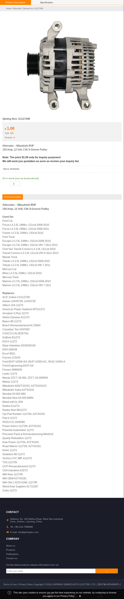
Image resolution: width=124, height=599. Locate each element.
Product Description (15, 2)
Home (8, 8)
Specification (46, 2)
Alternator (17, 8)
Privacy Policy (26, 584)
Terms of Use (10, 584)
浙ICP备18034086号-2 (109, 584)
